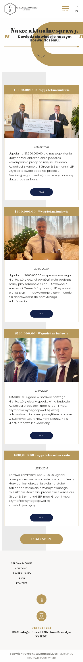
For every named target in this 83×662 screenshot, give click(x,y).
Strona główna (21, 563)
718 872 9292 (41, 628)
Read (41, 192)
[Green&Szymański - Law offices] (21, 8)
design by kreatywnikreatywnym (50, 656)
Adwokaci (21, 568)
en (77, 7)
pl (76, 11)
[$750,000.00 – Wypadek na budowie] (41, 359)
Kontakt (21, 583)
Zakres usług (22, 573)
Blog (22, 578)
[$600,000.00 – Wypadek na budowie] (41, 237)
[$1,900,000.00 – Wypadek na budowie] (41, 116)
